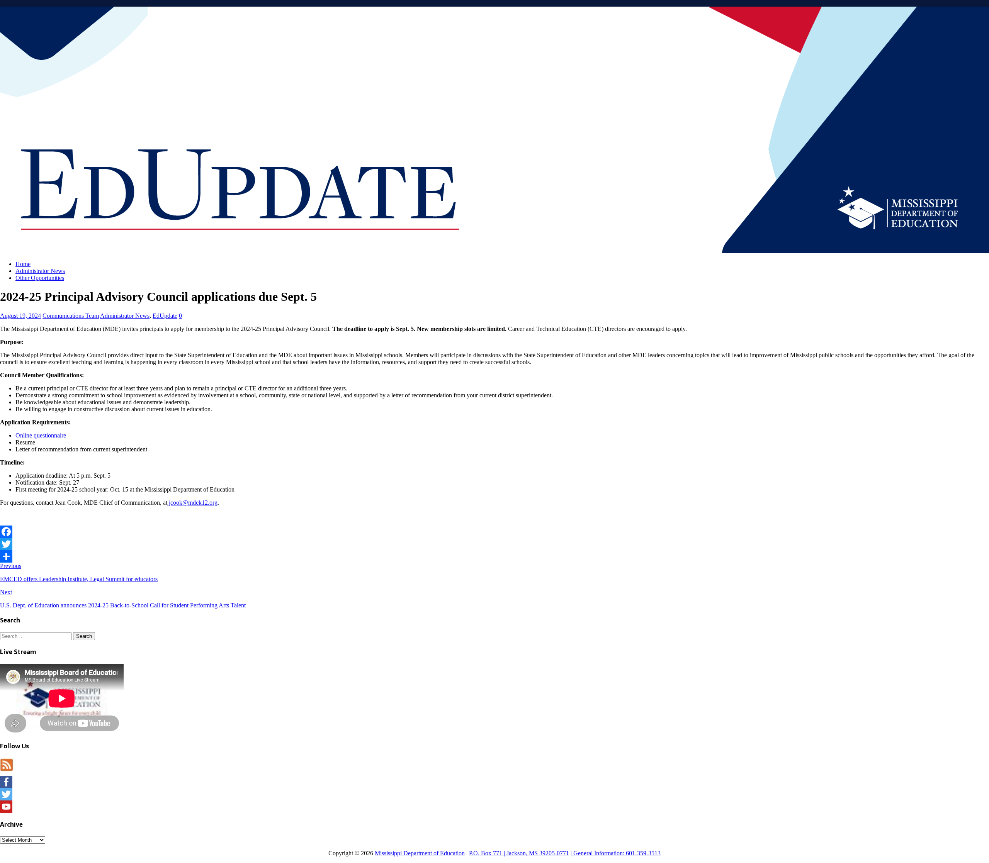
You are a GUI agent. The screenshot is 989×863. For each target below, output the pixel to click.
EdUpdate (165, 315)
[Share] (494, 556)
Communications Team (70, 315)
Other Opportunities (39, 278)
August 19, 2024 (20, 315)
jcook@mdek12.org (192, 502)
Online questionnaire (40, 435)
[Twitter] (494, 544)
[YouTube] (494, 806)
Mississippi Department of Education (420, 853)
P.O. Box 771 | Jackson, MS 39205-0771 (519, 853)
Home (23, 264)
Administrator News (40, 271)
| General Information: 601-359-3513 (616, 853)
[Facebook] (494, 532)
